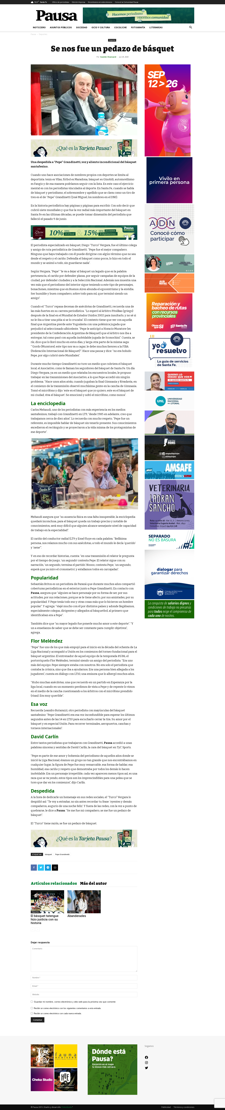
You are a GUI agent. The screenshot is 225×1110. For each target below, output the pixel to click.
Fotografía (138, 27)
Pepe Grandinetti (62, 854)
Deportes (112, 40)
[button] (190, 27)
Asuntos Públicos (61, 27)
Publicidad (166, 1107)
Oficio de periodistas (60, 2)
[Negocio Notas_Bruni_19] (84, 232)
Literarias (156, 27)
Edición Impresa (78, 2)
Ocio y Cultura (101, 27)
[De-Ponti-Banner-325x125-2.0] (169, 271)
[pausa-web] (169, 291)
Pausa (33, 34)
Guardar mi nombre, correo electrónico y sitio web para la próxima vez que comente (75, 1002)
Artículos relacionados (54, 883)
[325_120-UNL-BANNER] (169, 408)
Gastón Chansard (108, 57)
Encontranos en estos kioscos (100, 2)
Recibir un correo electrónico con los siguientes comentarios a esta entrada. (67, 1008)
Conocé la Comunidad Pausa (126, 2)
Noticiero (39, 27)
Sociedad (81, 27)
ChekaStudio (66, 1107)
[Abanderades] (84, 901)
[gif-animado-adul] (169, 617)
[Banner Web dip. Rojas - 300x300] (169, 459)
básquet (48, 854)
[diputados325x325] (169, 598)
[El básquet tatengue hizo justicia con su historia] (47, 901)
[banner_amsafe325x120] (169, 478)
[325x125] (169, 389)
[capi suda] (168, 155)
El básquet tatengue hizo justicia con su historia (44, 919)
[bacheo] (169, 330)
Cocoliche (120, 27)
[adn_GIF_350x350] (169, 252)
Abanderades (76, 916)
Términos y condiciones (184, 1107)
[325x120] (169, 547)
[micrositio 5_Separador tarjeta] (84, 148)
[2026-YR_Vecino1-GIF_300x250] (169, 369)
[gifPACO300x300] (169, 202)
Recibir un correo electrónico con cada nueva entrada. (58, 1013)
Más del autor (93, 883)
